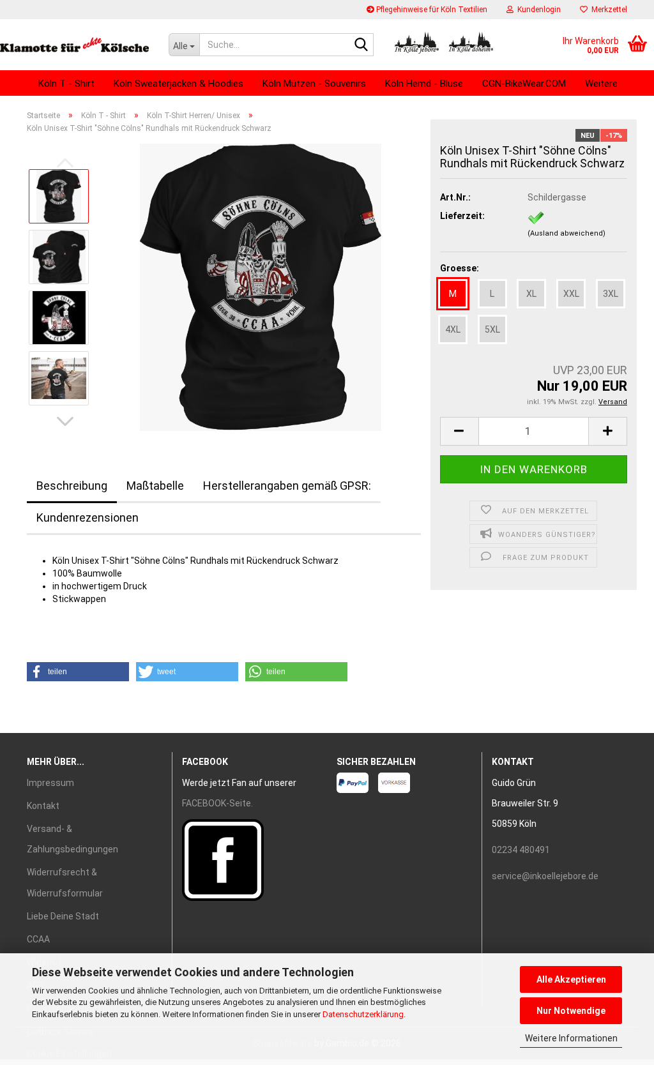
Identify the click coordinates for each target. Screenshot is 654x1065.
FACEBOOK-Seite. (217, 803)
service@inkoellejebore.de (545, 876)
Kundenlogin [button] (537, 9)
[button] (65, 421)
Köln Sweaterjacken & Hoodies (178, 83)
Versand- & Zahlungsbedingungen (72, 839)
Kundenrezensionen (87, 517)
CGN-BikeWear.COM (524, 83)
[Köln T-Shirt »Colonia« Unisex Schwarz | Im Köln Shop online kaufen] (261, 287)
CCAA (38, 939)
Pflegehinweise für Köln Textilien (430, 9)
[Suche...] (361, 45)
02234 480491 (521, 850)
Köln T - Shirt (66, 83)
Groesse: (459, 268)
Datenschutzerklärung (363, 1014)
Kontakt (43, 806)
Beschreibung (71, 485)
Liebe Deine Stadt (63, 916)
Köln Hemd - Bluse (424, 83)
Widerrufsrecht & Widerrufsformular (65, 882)
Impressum (50, 783)
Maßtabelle (155, 485)
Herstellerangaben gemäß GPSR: (287, 485)
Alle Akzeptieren (571, 979)
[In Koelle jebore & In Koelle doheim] (74, 44)
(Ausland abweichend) (566, 233)
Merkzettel (607, 9)
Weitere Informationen (571, 1038)
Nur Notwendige (570, 1011)
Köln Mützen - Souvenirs (314, 83)
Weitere (601, 83)
